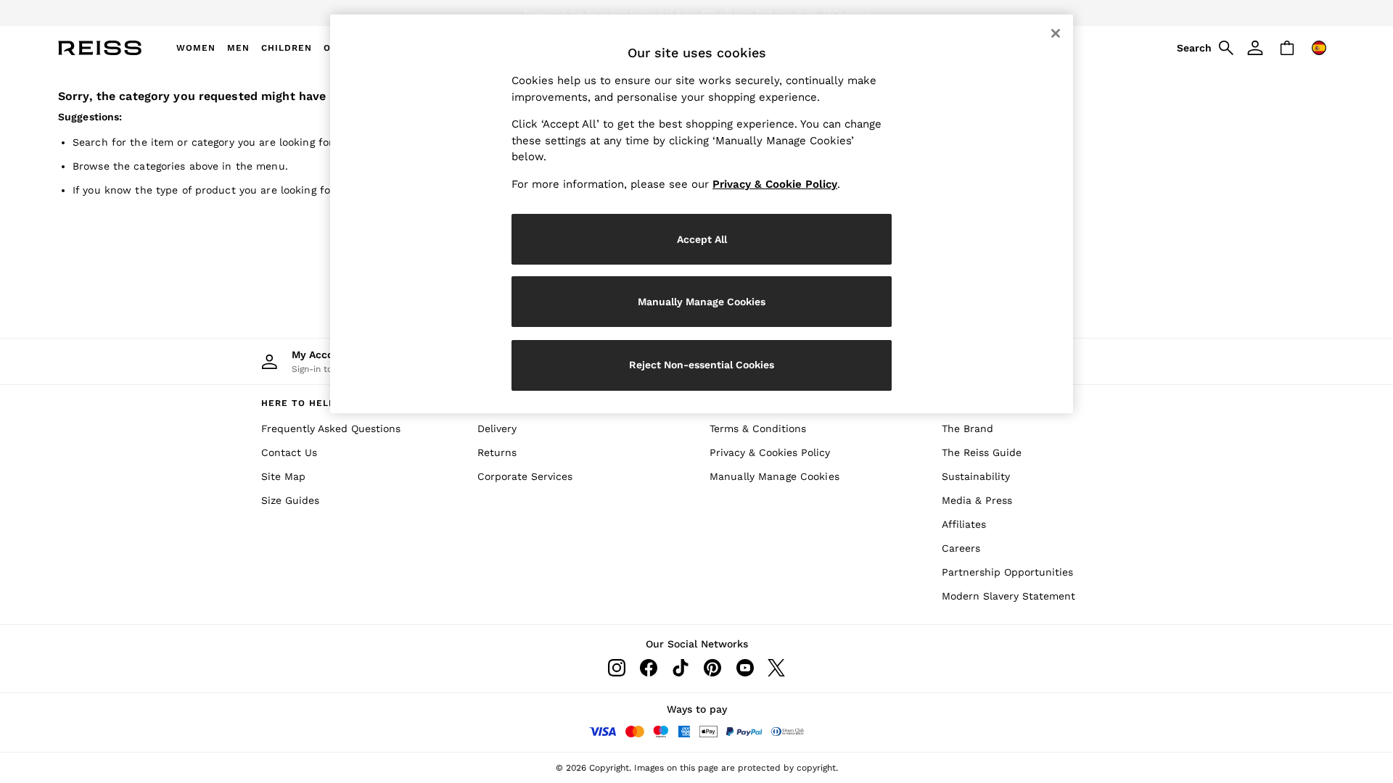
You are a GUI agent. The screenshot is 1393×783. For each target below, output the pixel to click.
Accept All (702, 239)
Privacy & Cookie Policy (774, 184)
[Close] (1056, 33)
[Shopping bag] (1287, 48)
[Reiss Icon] (99, 48)
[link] (1203, 48)
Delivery (497, 428)
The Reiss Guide (982, 452)
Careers (961, 548)
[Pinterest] (712, 668)
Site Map (283, 476)
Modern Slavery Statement (1008, 596)
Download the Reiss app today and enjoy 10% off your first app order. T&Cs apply (696, 13)
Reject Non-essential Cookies (701, 364)
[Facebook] (649, 668)
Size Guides (290, 500)
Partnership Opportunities (1007, 572)
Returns (497, 452)
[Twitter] (776, 668)
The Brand (967, 428)
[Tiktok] (680, 668)
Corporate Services (524, 476)
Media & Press (977, 500)
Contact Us (289, 452)
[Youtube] (744, 668)
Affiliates (964, 524)
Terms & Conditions (758, 428)
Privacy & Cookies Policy (770, 452)
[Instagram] (617, 668)
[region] (701, 213)
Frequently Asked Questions (330, 428)
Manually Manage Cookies (774, 476)
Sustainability (976, 476)
